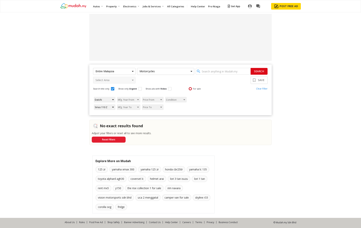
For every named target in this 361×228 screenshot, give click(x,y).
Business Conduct (228, 222)
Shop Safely (113, 222)
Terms (198, 222)
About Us (70, 222)
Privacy (210, 222)
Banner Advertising (134, 222)
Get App (235, 6)
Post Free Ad (96, 222)
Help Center (171, 222)
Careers (186, 222)
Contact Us (155, 222)
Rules (82, 222)
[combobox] (223, 71)
